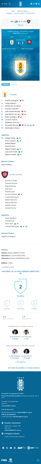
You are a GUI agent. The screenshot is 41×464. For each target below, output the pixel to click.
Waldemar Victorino (12, 122)
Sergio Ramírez (10, 103)
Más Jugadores (20, 362)
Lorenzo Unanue (11, 120)
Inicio (13, 11)
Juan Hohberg (6, 165)
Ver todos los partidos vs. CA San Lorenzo (23, 368)
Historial (14, 84)
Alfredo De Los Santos (13, 106)
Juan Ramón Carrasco (13, 114)
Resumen (5, 84)
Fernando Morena (12, 48)
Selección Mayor (22, 11)
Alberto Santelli (10, 154)
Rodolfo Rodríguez (11, 100)
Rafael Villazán (10, 143)
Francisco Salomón (11, 109)
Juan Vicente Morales (12, 111)
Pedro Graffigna (11, 117)
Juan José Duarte (11, 152)
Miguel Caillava (10, 149)
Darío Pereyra (10, 146)
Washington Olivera (12, 128)
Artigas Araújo (10, 138)
